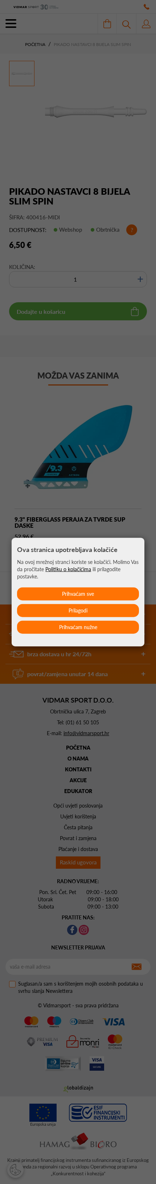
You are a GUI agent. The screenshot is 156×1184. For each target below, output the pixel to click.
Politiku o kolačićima (68, 569)
